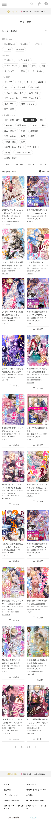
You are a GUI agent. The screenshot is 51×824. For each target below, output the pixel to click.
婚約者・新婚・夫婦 (12, 147)
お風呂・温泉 (10, 141)
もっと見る (25, 747)
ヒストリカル (36, 71)
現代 (23, 71)
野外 (42, 120)
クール (29, 82)
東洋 (34, 65)
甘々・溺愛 (30, 120)
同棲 (23, 141)
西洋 (43, 65)
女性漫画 (20, 49)
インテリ (8, 82)
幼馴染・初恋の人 (23, 152)
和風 (25, 65)
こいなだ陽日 (11, 725)
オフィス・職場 (39, 125)
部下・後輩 (9, 109)
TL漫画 (36, 44)
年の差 (7, 152)
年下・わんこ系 (11, 98)
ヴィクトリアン (11, 65)
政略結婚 (34, 130)
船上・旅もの (10, 130)
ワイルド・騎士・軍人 (13, 92)
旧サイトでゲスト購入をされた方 (14, 806)
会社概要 (7, 789)
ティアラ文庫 (6, 224)
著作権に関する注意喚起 (35, 800)
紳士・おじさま (28, 103)
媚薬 (32, 136)
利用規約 (29, 795)
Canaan (33, 374)
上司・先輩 (33, 92)
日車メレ (9, 606)
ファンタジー (10, 71)
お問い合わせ (31, 784)
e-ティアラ (30, 221)
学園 (23, 136)
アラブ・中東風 (22, 60)
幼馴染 (41, 82)
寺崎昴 (9, 268)
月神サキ (9, 490)
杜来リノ (33, 606)
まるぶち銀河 (11, 550)
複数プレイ (22, 125)
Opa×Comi (9, 44)
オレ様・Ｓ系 (19, 87)
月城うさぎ (10, 216)
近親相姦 (8, 125)
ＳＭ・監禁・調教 (12, 120)
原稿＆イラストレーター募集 (36, 806)
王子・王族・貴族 (30, 98)
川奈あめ (33, 216)
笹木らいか (34, 725)
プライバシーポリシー (12, 795)
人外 (19, 82)
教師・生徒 (35, 87)
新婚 (23, 130)
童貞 (6, 87)
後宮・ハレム (10, 136)
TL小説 (7, 49)
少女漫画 (24, 44)
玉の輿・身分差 (11, 157)
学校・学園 (31, 147)
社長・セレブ (10, 103)
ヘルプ (6, 784)
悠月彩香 (33, 666)
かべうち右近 (35, 268)
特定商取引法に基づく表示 (36, 789)
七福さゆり (34, 490)
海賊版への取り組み (11, 800)
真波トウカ (10, 666)
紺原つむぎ (10, 318)
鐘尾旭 (9, 434)
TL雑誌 (7, 60)
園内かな (33, 434)
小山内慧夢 (10, 374)
